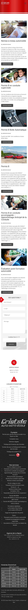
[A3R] (17, 455)
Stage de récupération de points (14, 513)
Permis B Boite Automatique (13, 130)
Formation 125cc (15, 491)
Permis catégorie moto (14, 483)
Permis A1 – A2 (15, 487)
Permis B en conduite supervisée (10, 86)
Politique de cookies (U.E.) (14, 451)
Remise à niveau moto (15, 489)
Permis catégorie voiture (14, 467)
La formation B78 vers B (15, 510)
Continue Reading (7, 63)
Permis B (5, 166)
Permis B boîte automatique (15, 476)
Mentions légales (14, 441)
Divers (14, 515)
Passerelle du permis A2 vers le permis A (15, 493)
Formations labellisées (14, 506)
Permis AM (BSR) (14, 495)
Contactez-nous (14, 439)
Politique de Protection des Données (14, 444)
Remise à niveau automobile (13, 41)
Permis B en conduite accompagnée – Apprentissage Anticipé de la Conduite (14, 216)
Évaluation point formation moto (15, 485)
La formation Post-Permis (15, 508)
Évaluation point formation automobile (13, 270)
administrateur (7, 44)
